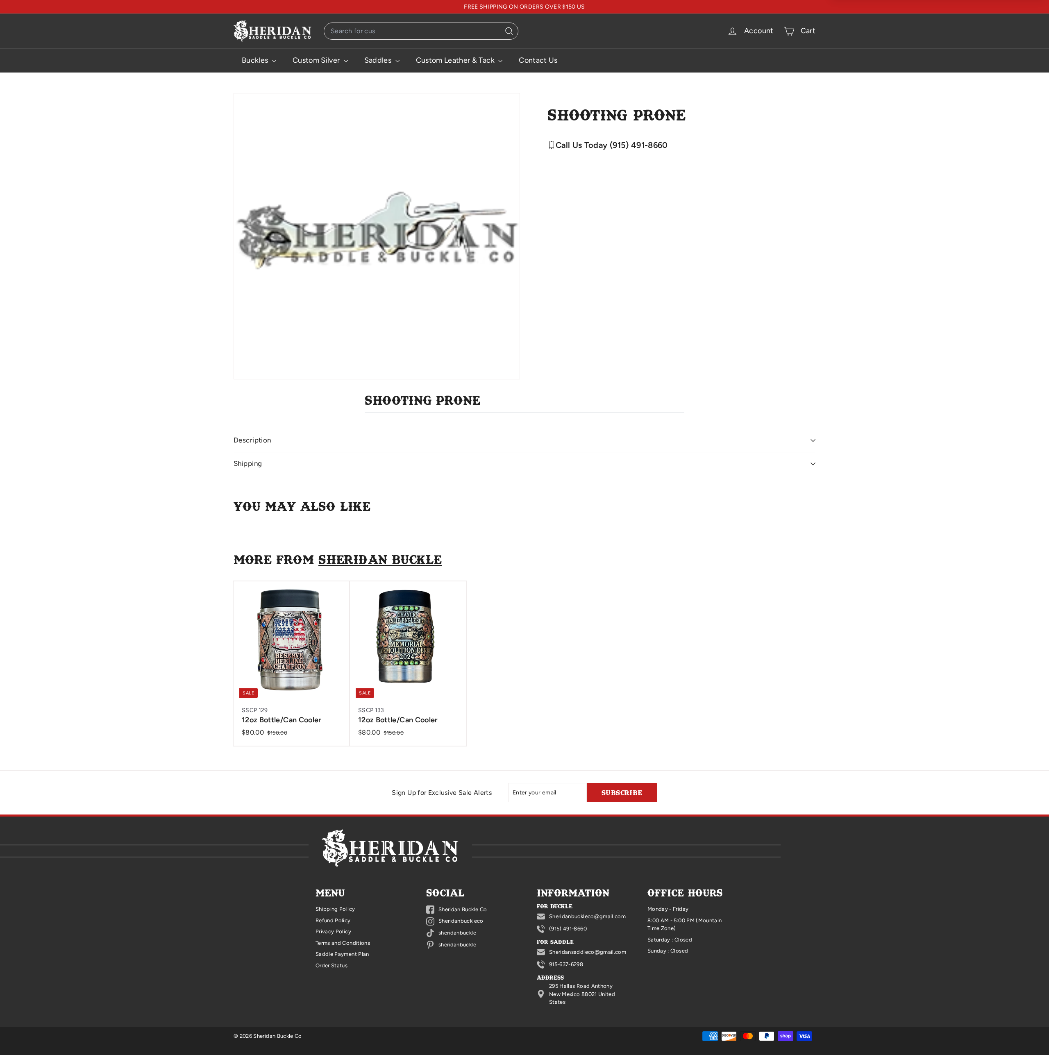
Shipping (248, 463)
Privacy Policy (333, 931)
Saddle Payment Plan (342, 954)
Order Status (331, 965)
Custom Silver (317, 60)
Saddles (378, 60)
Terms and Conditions (343, 943)
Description (252, 440)
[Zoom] (377, 236)
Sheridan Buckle (380, 559)
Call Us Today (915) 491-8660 (612, 145)
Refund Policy (333, 920)
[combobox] (421, 31)
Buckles (256, 60)
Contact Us (538, 60)
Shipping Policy (335, 909)
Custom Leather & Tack (456, 60)
